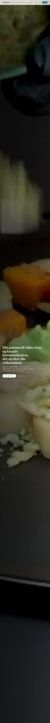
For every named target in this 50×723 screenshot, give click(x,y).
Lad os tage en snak (8, 376)
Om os (40, 2)
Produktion (12, 2)
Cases (35, 2)
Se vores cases (21, 376)
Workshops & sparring (21, 2)
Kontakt (44, 2)
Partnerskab (30, 2)
